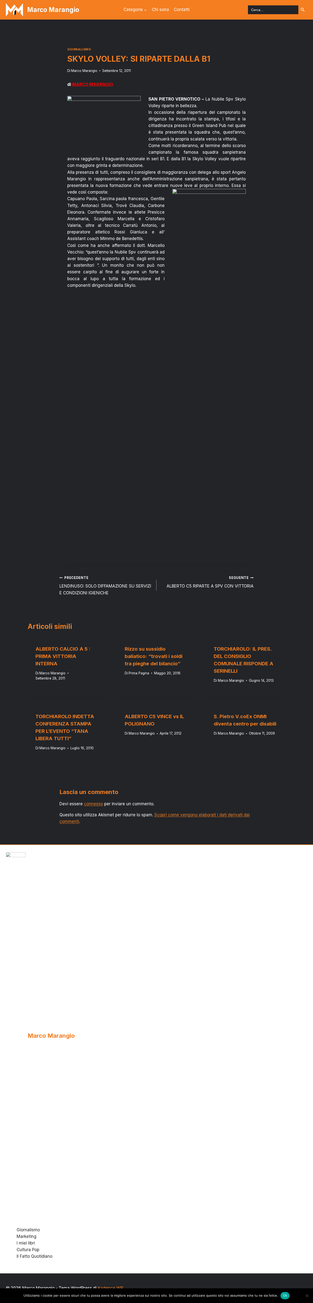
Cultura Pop (28, 1249)
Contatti (182, 9)
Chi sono (160, 9)
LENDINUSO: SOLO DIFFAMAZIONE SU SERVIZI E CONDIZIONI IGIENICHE (105, 585)
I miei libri (26, 1243)
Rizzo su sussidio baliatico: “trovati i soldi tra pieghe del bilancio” (153, 656)
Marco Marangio (84, 71)
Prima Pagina (139, 673)
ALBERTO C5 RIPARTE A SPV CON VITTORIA (210, 582)
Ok (285, 1295)
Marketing (26, 1236)
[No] (306, 1295)
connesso (93, 803)
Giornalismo (79, 49)
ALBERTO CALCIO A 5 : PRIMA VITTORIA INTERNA (62, 656)
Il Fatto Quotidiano (34, 1256)
